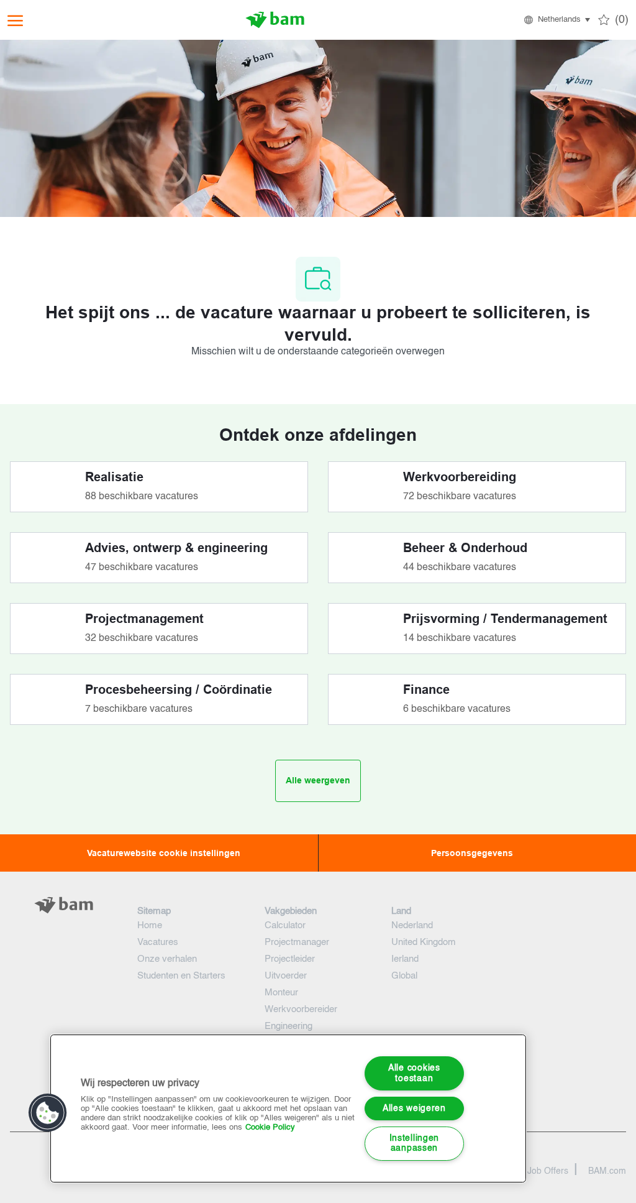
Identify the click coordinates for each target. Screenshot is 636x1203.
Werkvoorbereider (301, 1009)
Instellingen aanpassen (414, 1143)
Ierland (405, 959)
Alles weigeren (414, 1108)
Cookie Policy (270, 1127)
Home (149, 925)
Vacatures (157, 942)
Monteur (281, 992)
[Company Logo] (274, 20)
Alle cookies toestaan (414, 1073)
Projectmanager (297, 942)
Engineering (288, 1026)
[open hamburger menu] (15, 20)
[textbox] (63, 930)
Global (404, 975)
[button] (556, 20)
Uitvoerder (286, 975)
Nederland (412, 925)
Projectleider (290, 959)
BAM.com (607, 1171)
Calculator (285, 925)
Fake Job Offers (536, 1171)
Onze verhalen (167, 959)
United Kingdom (423, 942)
